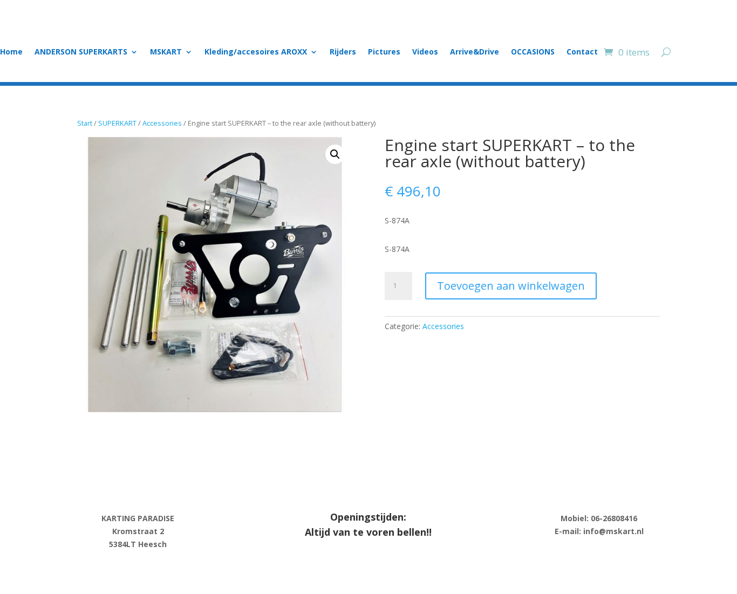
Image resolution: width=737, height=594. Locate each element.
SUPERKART (117, 123)
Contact (582, 52)
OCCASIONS (533, 52)
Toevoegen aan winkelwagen (511, 285)
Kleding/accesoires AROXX (255, 52)
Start (84, 123)
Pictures (384, 52)
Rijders (343, 52)
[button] (335, 154)
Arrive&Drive (474, 52)
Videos (425, 52)
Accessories (162, 123)
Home (11, 52)
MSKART (166, 52)
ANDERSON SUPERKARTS (81, 52)
